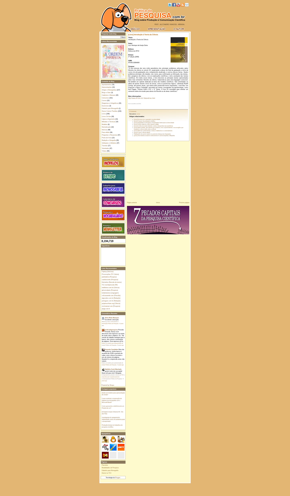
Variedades (105, 148)
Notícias (104, 130)
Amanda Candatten (111, 349)
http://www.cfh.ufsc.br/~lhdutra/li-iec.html (141, 98)
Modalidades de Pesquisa (110, 468)
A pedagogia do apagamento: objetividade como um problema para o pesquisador (113, 419)
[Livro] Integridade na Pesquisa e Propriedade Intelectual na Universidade (154, 122)
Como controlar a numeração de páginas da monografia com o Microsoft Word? (112, 400)
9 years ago (120, 345)
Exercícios (105, 106)
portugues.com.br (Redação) (111, 301)
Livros (138, 114)
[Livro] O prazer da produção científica (144, 121)
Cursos (104, 100)
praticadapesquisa (111, 330)
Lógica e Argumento (108, 119)
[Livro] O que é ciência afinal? (142, 132)
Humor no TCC (106, 473)
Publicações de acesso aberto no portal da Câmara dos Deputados (152, 134)
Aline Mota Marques (112, 318)
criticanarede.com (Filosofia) (111, 295)
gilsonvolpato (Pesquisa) (110, 290)
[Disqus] (158, 170)
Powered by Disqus (108, 385)
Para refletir (105, 132)
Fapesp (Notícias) (108, 271)
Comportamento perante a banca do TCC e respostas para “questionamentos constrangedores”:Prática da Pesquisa (113, 376)
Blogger (117, 477)
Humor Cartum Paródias (110, 111)
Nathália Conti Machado (113, 369)
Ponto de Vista (107, 138)
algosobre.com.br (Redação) (111, 298)
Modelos (104, 124)
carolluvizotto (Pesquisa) (110, 279)
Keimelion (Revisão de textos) (112, 282)
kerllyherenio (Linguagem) (110, 293)
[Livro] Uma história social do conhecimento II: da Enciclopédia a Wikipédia (154, 135)
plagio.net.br (106, 309)
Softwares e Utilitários (109, 143)
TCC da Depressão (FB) (110, 285)
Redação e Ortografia (109, 140)
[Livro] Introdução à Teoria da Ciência (143, 35)
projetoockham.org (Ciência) (111, 303)
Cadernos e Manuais (108, 95)
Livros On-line (106, 116)
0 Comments (132, 111)
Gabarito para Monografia (110, 108)
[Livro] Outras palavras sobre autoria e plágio (146, 124)
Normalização (106, 127)
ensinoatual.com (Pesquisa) (111, 306)
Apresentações (107, 87)
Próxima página (184, 202)
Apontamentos (106, 84)
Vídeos (104, 151)
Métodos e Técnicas (108, 122)
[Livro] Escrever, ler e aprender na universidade (147, 119)
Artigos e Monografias (109, 90)
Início (158, 202)
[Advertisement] (158, 107)
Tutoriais (105, 145)
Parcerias (105, 465)
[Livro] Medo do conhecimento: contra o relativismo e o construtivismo (153, 130)
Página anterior (132, 202)
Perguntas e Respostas (109, 135)
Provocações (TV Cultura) (110, 274)
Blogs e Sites (106, 92)
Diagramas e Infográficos (110, 103)
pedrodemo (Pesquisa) (109, 277)
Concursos (105, 98)
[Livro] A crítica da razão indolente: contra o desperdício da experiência (153, 126)
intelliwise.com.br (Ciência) (110, 287)
